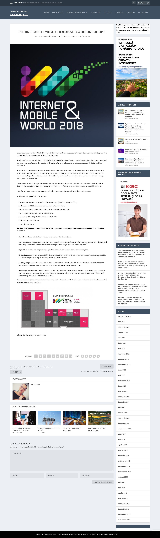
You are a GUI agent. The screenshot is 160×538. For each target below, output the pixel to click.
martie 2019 (122, 450)
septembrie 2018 (124, 472)
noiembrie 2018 (124, 461)
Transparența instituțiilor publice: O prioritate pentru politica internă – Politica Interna (132, 252)
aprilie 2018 (122, 493)
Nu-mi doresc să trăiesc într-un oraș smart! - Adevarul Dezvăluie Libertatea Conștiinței (132, 275)
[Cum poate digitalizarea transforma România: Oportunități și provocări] (121, 160)
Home (46, 13)
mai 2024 (121, 322)
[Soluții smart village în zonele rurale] (121, 141)
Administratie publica (77, 13)
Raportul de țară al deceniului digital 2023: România (136, 150)
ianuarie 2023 (123, 359)
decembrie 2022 (124, 365)
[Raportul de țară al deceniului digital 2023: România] (121, 150)
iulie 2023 (121, 338)
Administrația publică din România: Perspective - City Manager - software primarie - (132, 286)
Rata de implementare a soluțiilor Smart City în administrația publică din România (134, 113)
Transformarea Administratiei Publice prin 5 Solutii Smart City (131, 290)
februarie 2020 (123, 418)
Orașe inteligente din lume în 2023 (49, 429)
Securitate (143, 13)
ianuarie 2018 (123, 509)
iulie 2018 (121, 482)
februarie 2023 (123, 354)
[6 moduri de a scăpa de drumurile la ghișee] (24, 418)
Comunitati (57, 13)
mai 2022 (121, 375)
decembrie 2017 (124, 514)
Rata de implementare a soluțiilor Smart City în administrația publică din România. (131, 264)
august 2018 (123, 477)
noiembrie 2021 (124, 381)
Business (119, 13)
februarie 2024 (123, 327)
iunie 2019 (122, 434)
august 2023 (123, 332)
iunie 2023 (122, 343)
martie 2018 (122, 498)
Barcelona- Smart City (97, 428)
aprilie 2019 (122, 445)
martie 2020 (122, 413)
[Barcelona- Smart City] (99, 418)
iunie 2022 (122, 370)
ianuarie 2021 (123, 402)
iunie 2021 (122, 386)
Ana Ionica (45, 36)
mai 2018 (121, 488)
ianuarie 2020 (123, 423)
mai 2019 (121, 439)
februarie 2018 (123, 504)
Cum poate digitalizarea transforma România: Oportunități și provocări (134, 161)
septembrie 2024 (124, 316)
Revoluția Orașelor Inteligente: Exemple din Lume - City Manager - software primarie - (131, 300)
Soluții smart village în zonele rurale (136, 140)
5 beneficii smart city (71, 428)
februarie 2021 (123, 397)
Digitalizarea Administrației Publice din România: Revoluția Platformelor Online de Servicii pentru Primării (135, 128)
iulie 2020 (121, 407)
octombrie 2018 (124, 466)
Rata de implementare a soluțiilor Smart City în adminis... (43, 3)
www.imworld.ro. (35, 282)
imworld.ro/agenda (94, 186)
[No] (157, 534)
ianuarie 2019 (123, 456)
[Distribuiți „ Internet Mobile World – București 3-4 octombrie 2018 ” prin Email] (66, 356)
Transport (95, 13)
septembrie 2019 (124, 429)
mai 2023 (121, 348)
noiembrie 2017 (124, 520)
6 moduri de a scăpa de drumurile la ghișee (22, 429)
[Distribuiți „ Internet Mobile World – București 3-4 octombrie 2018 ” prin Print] (71, 356)
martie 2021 (122, 391)
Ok (121, 534)
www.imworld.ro (40, 335)
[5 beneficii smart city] (74, 418)
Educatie (131, 13)
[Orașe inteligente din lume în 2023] (49, 418)
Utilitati (108, 13)
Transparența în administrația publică (131, 255)
